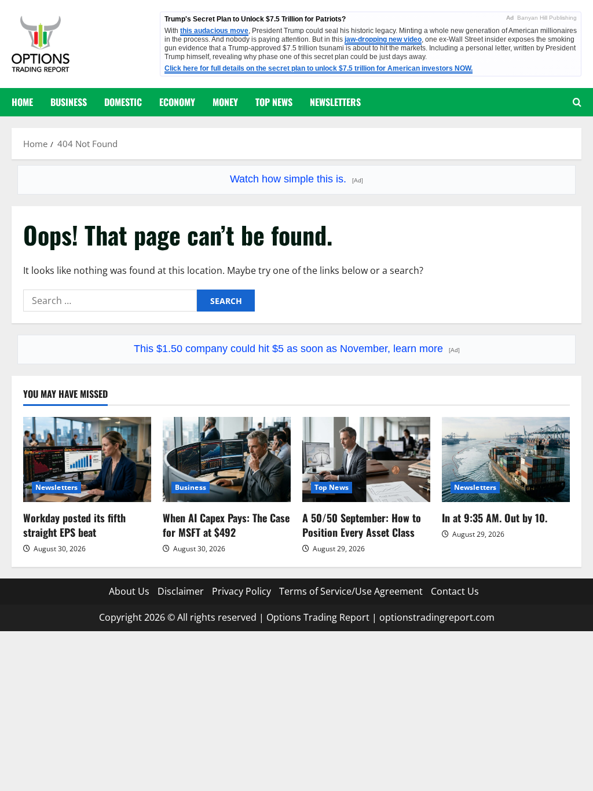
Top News (273, 102)
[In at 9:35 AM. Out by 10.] (506, 459)
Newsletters (335, 102)
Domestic (123, 102)
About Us (129, 591)
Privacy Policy (241, 591)
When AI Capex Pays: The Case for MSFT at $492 (226, 525)
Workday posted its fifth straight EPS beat (74, 525)
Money (225, 102)
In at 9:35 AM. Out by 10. (494, 517)
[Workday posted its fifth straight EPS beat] (87, 459)
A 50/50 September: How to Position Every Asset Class (361, 525)
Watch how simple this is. (296, 179)
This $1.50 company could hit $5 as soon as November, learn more (297, 348)
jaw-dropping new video (383, 39)
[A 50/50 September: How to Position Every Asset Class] (366, 459)
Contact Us (455, 591)
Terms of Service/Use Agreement (351, 591)
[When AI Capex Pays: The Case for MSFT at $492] (227, 459)
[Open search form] (577, 102)
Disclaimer (181, 591)
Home (22, 102)
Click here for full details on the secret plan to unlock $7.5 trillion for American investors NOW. (318, 68)
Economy (177, 102)
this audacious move (214, 31)
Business (68, 102)
